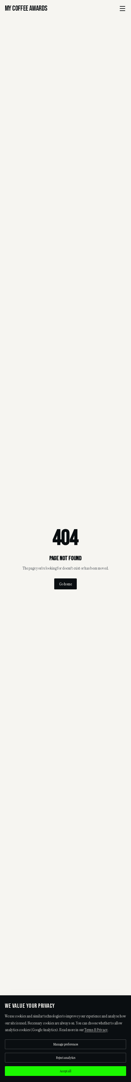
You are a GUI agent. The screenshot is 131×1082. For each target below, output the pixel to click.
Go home (65, 584)
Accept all (65, 1071)
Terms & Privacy (96, 1029)
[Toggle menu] (122, 8)
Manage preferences (65, 1044)
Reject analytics (65, 1057)
